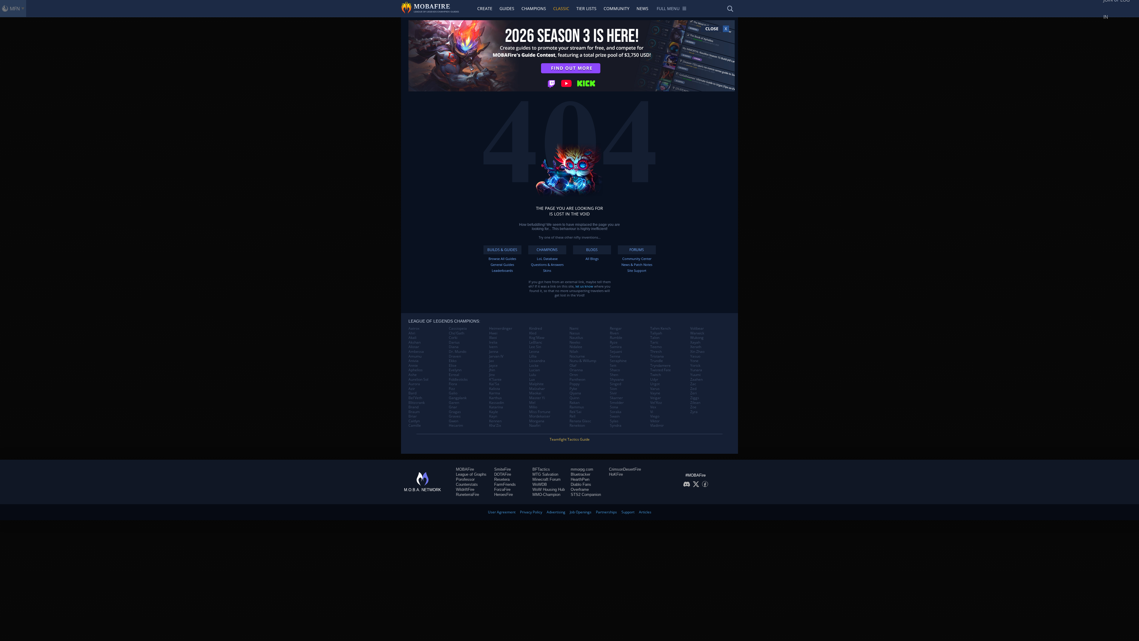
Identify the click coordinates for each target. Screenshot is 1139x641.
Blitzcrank (416, 402)
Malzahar (537, 388)
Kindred (535, 328)
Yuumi (695, 374)
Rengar (616, 328)
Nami (574, 328)
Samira (616, 347)
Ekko (452, 360)
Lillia (533, 356)
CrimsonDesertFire (625, 469)
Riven (614, 333)
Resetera (502, 479)
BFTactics (541, 469)
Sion (613, 388)
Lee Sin (535, 347)
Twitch (655, 374)
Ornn (574, 374)
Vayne (655, 393)
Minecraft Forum (546, 479)
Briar (412, 416)
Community (616, 8)
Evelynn (455, 370)
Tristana (657, 356)
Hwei (493, 333)
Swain (615, 416)
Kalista (494, 388)
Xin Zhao (697, 351)
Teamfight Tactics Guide (570, 439)
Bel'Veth (415, 398)
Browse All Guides (502, 258)
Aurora (414, 384)
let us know (584, 286)
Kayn (493, 416)
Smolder (617, 402)
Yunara (696, 370)
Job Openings (580, 512)
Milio (533, 407)
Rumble (616, 337)
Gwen (453, 421)
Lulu (532, 374)
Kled (532, 333)
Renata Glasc (580, 421)
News (642, 8)
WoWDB (539, 484)
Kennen (495, 421)
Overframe (580, 489)
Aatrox (413, 328)
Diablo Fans (581, 484)
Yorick (695, 365)
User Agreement (502, 512)
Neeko (575, 342)
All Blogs (592, 258)
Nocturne (577, 356)
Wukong (697, 337)
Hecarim (456, 425)
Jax (491, 360)
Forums (636, 249)
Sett (613, 365)
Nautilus (576, 337)
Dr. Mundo (457, 351)
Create (484, 8)
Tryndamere (660, 365)
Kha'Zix (495, 425)
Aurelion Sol (418, 379)
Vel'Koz (656, 402)
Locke (534, 365)
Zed (693, 388)
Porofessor (465, 479)
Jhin (492, 370)
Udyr (654, 379)
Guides (506, 8)
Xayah (695, 342)
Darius (454, 342)
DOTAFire (502, 474)
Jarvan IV (496, 356)
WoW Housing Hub (548, 489)
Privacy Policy (531, 512)
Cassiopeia (458, 328)
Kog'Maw (536, 337)
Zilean (695, 402)
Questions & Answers (547, 264)
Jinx (492, 374)
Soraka (615, 412)
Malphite (536, 384)
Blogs (592, 249)
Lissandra (537, 360)
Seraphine (618, 360)
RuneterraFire (467, 494)
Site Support (636, 270)
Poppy (575, 384)
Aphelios (415, 370)
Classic (561, 8)
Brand (413, 407)
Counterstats (467, 484)
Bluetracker (580, 474)
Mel (532, 402)
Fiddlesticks (458, 379)
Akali (412, 337)
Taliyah (656, 333)
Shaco (615, 370)
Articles (645, 512)
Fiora (453, 384)
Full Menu (668, 8)
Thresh (656, 351)
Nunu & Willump (583, 360)
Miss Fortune (540, 412)
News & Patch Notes (636, 264)
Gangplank (458, 398)
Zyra (694, 412)
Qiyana (575, 393)
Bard (412, 393)
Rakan (575, 402)
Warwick (697, 333)
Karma (494, 393)
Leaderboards (502, 270)
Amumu (414, 356)
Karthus (495, 398)
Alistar (413, 347)
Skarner (616, 398)
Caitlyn (414, 421)
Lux (532, 379)
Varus (655, 388)
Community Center (636, 258)
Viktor (655, 421)
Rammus (577, 407)
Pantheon (577, 379)
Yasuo (695, 356)
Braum (414, 412)
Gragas (455, 412)
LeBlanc (535, 342)
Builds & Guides (502, 249)
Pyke (573, 388)
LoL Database (547, 258)
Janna (493, 351)
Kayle (493, 412)
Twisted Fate (660, 370)
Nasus (575, 333)
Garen (454, 402)
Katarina (496, 407)
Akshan (414, 342)
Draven (455, 356)
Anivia (413, 360)
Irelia (493, 342)
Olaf (573, 365)
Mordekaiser (539, 416)
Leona (534, 351)
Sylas (614, 421)
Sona (614, 407)
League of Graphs (471, 474)
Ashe (412, 374)
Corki (453, 337)
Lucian (534, 370)
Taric (654, 342)
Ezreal (454, 374)
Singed (615, 384)
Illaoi (493, 337)
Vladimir (657, 425)
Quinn (574, 398)
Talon (654, 337)
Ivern (493, 347)
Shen (614, 374)
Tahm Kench (660, 328)
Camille (414, 425)
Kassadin (496, 402)
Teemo (656, 347)
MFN (15, 8)
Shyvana (617, 379)
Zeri (693, 393)
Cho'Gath (456, 333)
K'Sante (495, 379)
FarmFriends (505, 484)
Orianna (576, 370)
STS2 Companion (586, 494)
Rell (572, 416)
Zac (693, 384)
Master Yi (537, 398)
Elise (452, 365)
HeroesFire (503, 494)
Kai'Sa (494, 384)
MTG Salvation (545, 474)
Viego (654, 416)
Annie (413, 365)
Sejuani (616, 351)
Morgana (536, 421)
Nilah (574, 351)
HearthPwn (580, 479)
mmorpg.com (582, 469)
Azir (411, 388)
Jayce (493, 365)
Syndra (615, 425)
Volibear (697, 328)
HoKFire (616, 474)
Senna (615, 356)
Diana (454, 347)
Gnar (453, 407)
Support (627, 512)
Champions (533, 8)
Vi (651, 412)
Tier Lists (586, 8)
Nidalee (576, 347)
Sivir (613, 393)
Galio (453, 393)
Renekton (577, 425)
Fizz (452, 388)
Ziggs (694, 398)
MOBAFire (465, 469)
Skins (547, 270)
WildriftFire (465, 489)
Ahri (411, 333)
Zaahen (696, 379)
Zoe (693, 407)
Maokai (535, 393)
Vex (653, 407)
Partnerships (606, 512)
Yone (694, 360)
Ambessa (416, 351)
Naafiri (534, 425)
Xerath (695, 347)
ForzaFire (502, 489)
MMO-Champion (546, 494)
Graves (455, 416)
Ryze (614, 342)
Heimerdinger (500, 328)
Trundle (656, 360)
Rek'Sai (575, 412)
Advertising (556, 512)
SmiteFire (502, 469)
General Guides (502, 264)
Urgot (655, 384)
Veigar (655, 398)
